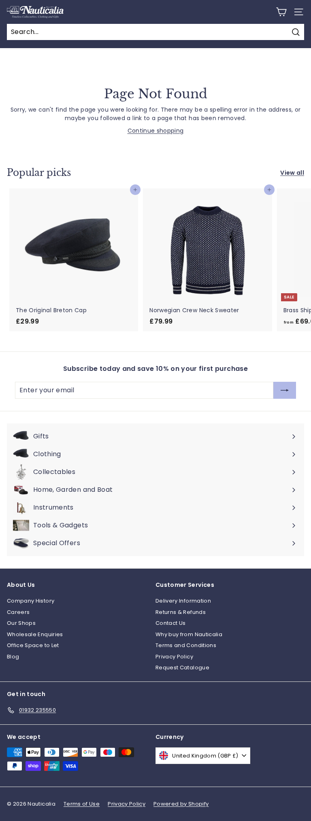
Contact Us (171, 623)
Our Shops (21, 623)
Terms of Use (82, 804)
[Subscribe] (284, 390)
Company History (30, 601)
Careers (18, 612)
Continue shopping (156, 131)
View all (292, 173)
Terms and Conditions (186, 645)
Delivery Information (183, 601)
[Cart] (281, 12)
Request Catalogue (182, 667)
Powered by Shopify (181, 804)
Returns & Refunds (181, 612)
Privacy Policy (174, 656)
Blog (13, 656)
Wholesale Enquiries (35, 634)
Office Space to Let (33, 645)
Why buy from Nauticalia (189, 634)
